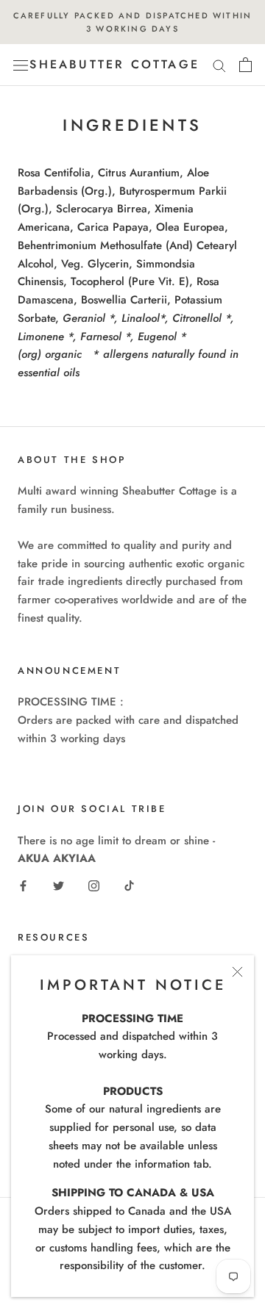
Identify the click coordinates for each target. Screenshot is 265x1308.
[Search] (219, 65)
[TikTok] (129, 885)
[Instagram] (93, 885)
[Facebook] (23, 885)
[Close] (237, 971)
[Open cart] (245, 64)
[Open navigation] (20, 65)
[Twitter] (58, 885)
